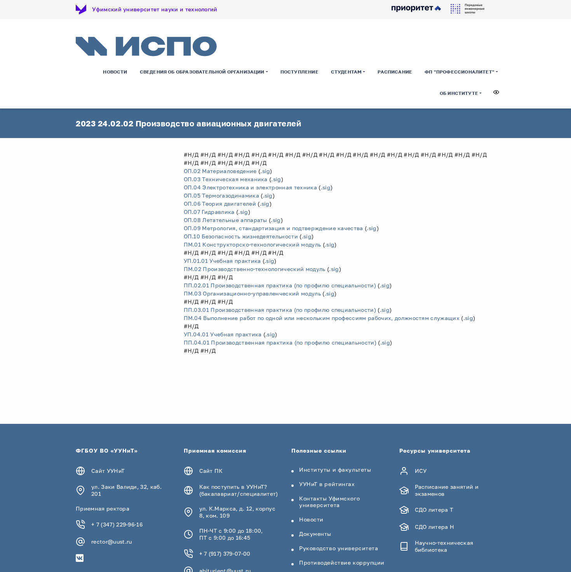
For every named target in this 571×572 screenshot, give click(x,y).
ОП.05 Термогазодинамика (221, 195)
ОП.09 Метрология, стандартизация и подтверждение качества (273, 228)
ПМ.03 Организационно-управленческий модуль (252, 293)
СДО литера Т (434, 509)
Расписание (395, 72)
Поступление (299, 72)
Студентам (346, 72)
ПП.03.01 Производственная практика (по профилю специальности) (280, 309)
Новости (115, 72)
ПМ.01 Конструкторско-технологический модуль (252, 244)
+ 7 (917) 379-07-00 (225, 553)
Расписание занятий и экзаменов (447, 490)
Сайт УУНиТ (108, 470)
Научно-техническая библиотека (444, 546)
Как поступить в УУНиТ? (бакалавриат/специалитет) (238, 490)
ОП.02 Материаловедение (220, 171)
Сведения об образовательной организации (202, 72)
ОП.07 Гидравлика (209, 211)
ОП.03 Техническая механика (226, 179)
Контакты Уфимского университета (329, 501)
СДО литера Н (434, 526)
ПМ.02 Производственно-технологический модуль (255, 269)
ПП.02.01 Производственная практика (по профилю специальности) (280, 285)
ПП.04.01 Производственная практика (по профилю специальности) (280, 342)
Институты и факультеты (335, 469)
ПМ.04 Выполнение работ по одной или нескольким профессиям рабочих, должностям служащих (322, 318)
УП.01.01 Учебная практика (222, 260)
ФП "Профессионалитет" (459, 72)
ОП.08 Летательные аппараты (225, 220)
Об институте (459, 93)
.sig (265, 171)
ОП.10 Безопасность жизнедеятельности (241, 236)
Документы (315, 533)
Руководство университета (338, 548)
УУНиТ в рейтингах (327, 484)
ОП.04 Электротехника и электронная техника (250, 187)
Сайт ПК (211, 470)
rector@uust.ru (111, 541)
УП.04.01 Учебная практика (223, 334)
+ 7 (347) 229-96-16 (117, 524)
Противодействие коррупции (342, 562)
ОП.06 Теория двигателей (220, 203)
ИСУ (421, 470)
